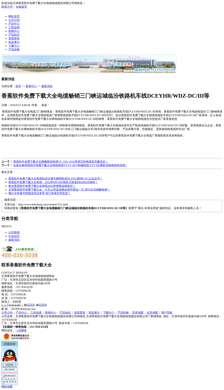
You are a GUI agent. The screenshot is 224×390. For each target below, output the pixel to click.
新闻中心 (14, 31)
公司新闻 (14, 232)
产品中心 (14, 23)
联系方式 (7, 6)
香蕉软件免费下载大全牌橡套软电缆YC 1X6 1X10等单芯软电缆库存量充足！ (60, 161)
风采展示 (14, 42)
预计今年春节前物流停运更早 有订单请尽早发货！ (39, 193)
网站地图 (7, 386)
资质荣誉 (14, 38)
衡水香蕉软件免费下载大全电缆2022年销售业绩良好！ (42, 185)
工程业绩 (14, 27)
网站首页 (14, 16)
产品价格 (14, 49)
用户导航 (166, 312)
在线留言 (21, 6)
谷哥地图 (152, 312)
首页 (18, 86)
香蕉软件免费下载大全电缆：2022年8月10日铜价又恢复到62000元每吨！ (53, 182)
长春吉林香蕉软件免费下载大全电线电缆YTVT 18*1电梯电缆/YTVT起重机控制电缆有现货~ (70, 165)
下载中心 (14, 45)
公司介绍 (14, 20)
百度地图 (137, 312)
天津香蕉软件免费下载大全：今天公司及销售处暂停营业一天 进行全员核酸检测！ (59, 189)
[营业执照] (16, 340)
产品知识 (14, 34)
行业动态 (14, 236)
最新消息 (46, 86)
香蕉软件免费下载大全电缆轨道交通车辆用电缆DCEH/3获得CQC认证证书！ (55, 178)
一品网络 (21, 330)
